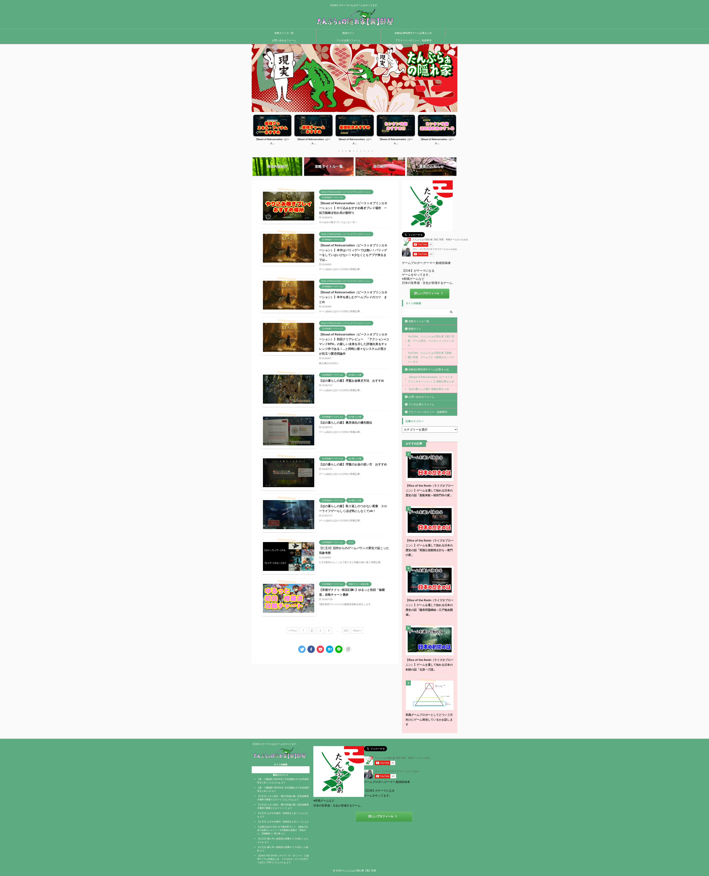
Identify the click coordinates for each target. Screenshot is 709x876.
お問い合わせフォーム (284, 40)
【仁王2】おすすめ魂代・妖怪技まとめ (276, 813)
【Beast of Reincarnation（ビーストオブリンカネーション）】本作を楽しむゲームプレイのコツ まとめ (353, 297)
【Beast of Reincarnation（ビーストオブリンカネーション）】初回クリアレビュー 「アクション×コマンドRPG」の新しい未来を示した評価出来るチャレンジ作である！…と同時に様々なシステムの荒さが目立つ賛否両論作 (354, 343)
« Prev (292, 630)
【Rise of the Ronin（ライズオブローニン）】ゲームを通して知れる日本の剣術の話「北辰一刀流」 (429, 664)
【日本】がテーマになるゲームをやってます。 (275, 744)
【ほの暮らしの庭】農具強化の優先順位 (345, 422)
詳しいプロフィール (426, 293)
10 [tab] (372, 151)
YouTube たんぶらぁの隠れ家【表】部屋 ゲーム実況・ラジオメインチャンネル (431, 341)
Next (452, 132)
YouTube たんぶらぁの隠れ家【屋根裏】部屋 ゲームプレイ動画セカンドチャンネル (431, 357)
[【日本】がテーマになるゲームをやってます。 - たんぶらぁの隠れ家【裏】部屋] (329, 649)
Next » (357, 630)
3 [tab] (346, 151)
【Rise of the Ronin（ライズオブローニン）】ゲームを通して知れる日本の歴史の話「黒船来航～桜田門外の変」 (429, 490)
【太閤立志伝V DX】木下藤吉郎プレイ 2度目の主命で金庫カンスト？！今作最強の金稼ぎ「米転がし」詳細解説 (282, 830)
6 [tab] (357, 151)
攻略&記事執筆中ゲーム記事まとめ (413, 32)
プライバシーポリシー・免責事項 (413, 40)
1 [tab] (339, 151)
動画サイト (348, 32)
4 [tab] (350, 151)
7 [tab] (361, 151)
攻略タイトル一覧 (284, 32)
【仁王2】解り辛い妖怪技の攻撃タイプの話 (279, 838)
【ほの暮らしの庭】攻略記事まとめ (428, 389)
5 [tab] (353, 151)
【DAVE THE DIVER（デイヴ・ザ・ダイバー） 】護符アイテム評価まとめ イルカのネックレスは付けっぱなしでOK (283, 859)
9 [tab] (368, 151)
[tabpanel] (272, 131)
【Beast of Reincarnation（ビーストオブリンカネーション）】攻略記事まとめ (431, 379)
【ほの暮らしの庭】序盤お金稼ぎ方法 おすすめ (351, 380)
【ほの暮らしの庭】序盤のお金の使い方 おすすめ (353, 464)
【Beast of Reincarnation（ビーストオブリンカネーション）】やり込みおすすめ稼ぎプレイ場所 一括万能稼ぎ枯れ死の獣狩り (353, 208)
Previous (256, 132)
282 (346, 630)
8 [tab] (365, 151)
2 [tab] (342, 151)
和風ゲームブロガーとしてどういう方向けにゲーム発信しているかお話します (429, 719)
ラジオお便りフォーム (349, 40)
